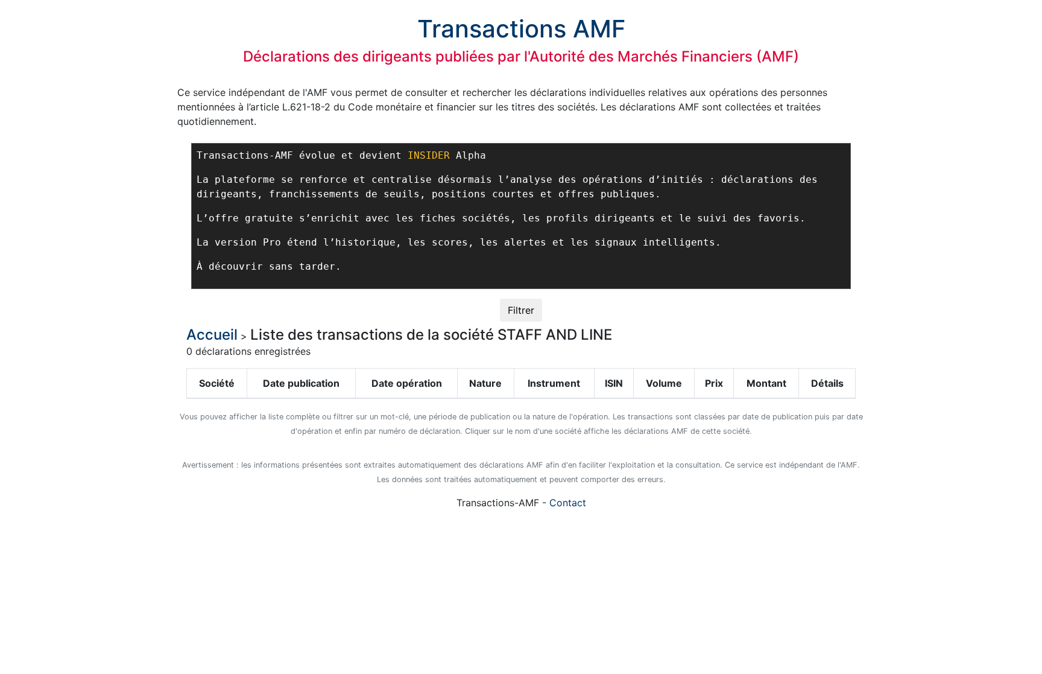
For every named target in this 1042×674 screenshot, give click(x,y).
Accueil (212, 334)
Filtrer (521, 310)
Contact (567, 503)
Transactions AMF (521, 28)
